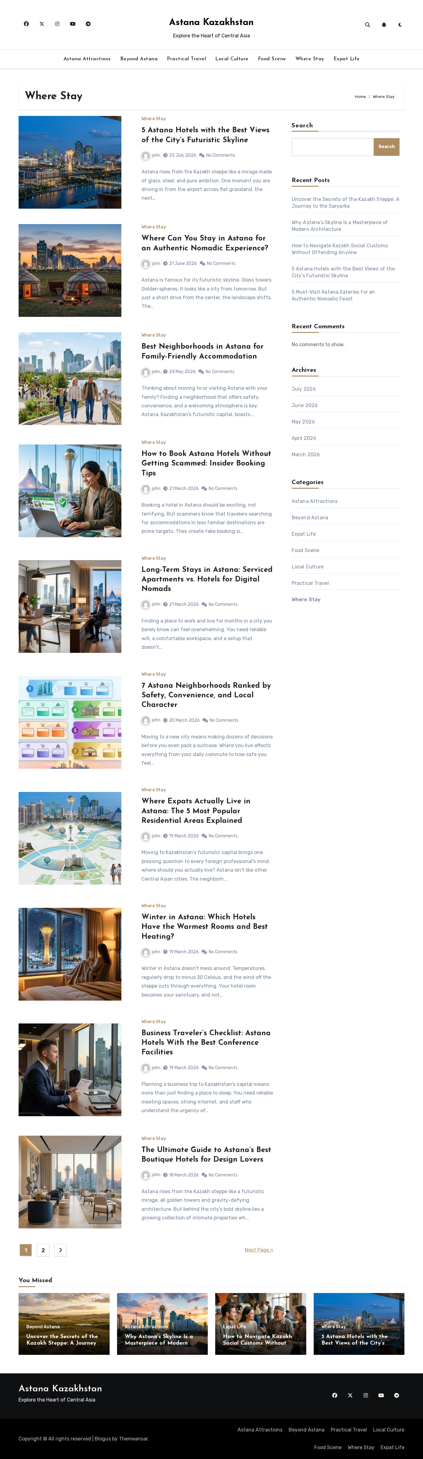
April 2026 (304, 438)
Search (302, 126)
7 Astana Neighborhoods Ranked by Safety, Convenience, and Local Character (206, 695)
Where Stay (309, 59)
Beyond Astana (139, 59)
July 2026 (304, 389)
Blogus (103, 1439)
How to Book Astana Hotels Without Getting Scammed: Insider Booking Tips (206, 463)
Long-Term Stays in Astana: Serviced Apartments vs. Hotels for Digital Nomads (207, 579)
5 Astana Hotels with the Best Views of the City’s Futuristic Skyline (354, 1343)
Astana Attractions (87, 59)
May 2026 (303, 422)
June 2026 (305, 405)
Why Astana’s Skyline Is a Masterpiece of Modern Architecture (159, 1343)
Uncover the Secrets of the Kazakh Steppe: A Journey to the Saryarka (62, 1343)
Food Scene (272, 59)
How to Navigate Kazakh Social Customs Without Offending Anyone (257, 1343)
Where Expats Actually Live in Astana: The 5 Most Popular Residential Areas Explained (196, 811)
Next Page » (259, 1250)
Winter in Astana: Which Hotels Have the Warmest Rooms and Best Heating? (205, 927)
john (156, 155)
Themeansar (133, 1439)
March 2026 (306, 454)
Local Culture (232, 59)
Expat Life (347, 59)
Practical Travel (186, 59)
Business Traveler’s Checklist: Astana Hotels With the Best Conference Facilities (206, 1043)
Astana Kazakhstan (211, 23)
